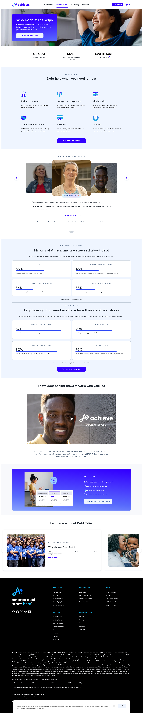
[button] (49, 4)
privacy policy (81, 706)
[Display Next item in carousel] (126, 177)
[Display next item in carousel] (139, 550)
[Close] (113, 705)
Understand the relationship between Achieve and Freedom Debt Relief (35, 679)
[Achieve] (18, 591)
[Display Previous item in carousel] (16, 177)
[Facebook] (13, 612)
